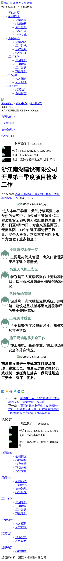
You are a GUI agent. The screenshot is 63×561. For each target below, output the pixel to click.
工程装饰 (21, 67)
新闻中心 (14, 38)
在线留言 (21, 93)
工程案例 (14, 56)
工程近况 (21, 45)
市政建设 (21, 71)
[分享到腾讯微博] (14, 391)
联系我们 (14, 86)
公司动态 (21, 42)
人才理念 (21, 82)
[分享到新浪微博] (10, 391)
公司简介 (14, 16)
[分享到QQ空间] (6, 391)
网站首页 (14, 12)
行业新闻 (21, 53)
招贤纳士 (14, 75)
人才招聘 (21, 78)
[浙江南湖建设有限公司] (16, 3)
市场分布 (21, 31)
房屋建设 (21, 60)
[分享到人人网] (19, 391)
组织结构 (21, 23)
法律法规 (21, 49)
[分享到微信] (23, 391)
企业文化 (21, 34)
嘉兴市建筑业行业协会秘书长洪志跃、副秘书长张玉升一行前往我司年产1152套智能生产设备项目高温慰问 (33, 409)
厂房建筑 (21, 64)
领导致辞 (21, 27)
